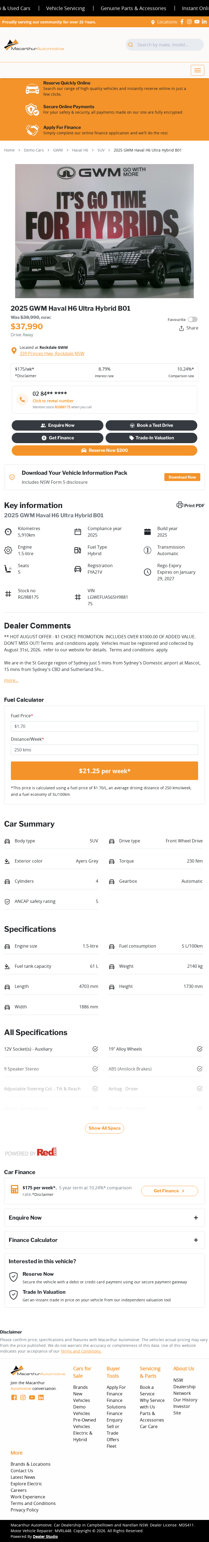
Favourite (177, 319)
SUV (100, 150)
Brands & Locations (31, 1464)
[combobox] (165, 45)
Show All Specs (105, 1128)
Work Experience (28, 1497)
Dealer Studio (45, 1537)
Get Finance (61, 437)
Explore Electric (26, 1484)
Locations (167, 22)
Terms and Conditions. (81, 1351)
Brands (80, 1387)
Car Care (149, 1426)
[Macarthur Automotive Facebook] (183, 21)
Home (9, 150)
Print (194, 505)
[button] (197, 70)
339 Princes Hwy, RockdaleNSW (52, 353)
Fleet (111, 1446)
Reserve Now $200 (108, 450)
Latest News (23, 1477)
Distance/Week (27, 739)
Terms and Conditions (33, 1503)
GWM (58, 150)
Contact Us (22, 1471)
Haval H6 (80, 150)
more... (11, 680)
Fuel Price (22, 716)
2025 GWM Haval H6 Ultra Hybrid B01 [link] (148, 150)
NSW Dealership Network (184, 1386)
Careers (19, 1490)
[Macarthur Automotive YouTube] (198, 21)
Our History (185, 1400)
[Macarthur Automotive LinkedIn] (205, 21)
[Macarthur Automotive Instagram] (190, 21)
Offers (113, 1440)
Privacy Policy (24, 1510)
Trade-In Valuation (155, 437)
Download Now (182, 477)
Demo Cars (34, 150)
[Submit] (131, 45)
